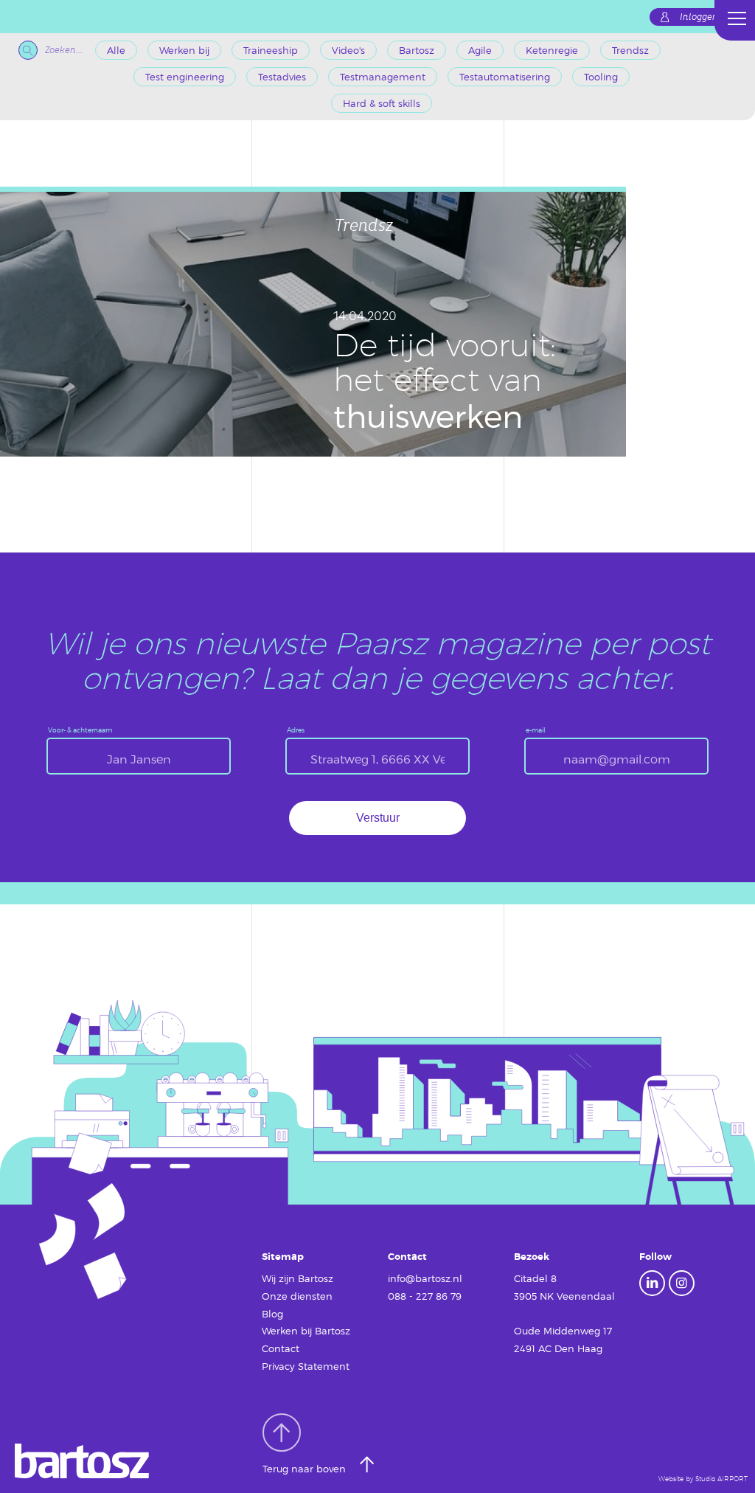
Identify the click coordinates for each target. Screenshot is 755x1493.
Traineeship (270, 50)
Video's (348, 50)
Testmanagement (382, 77)
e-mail (536, 730)
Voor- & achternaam (80, 730)
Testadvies (282, 77)
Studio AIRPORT (721, 1479)
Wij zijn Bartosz (297, 1278)
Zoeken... (64, 50)
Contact (280, 1348)
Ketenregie (552, 50)
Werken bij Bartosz (306, 1331)
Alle (116, 50)
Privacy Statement (305, 1366)
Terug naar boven (305, 1469)
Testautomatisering (504, 77)
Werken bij (184, 50)
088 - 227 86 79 (425, 1296)
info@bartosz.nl (425, 1278)
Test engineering (184, 77)
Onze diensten (297, 1296)
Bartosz (416, 50)
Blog (272, 1314)
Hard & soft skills (381, 103)
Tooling (601, 77)
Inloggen (699, 17)
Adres (296, 730)
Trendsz (630, 50)
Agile (480, 50)
